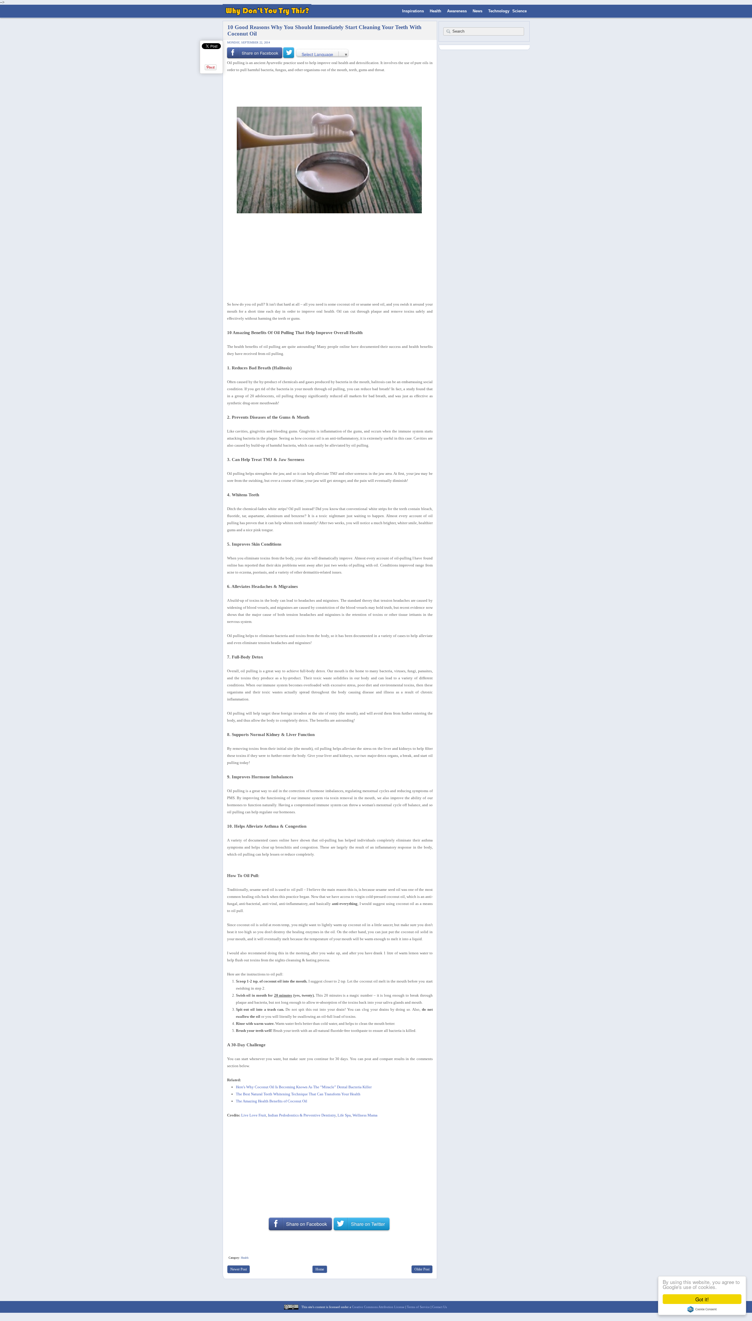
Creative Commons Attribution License (378, 1307)
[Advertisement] (327, 89)
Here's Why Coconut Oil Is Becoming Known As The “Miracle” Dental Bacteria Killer (304, 1087)
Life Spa (344, 1115)
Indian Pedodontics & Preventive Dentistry (302, 1115)
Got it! (702, 1299)
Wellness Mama (364, 1115)
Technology (498, 11)
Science (519, 11)
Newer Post (238, 1269)
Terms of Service (418, 1307)
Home (319, 1269)
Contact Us (439, 1307)
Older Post (421, 1269)
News (477, 11)
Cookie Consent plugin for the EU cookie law (702, 1309)
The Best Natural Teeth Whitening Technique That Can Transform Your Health (298, 1094)
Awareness (457, 11)
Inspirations (413, 11)
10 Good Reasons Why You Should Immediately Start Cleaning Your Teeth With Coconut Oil (324, 30)
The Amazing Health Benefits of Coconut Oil (271, 1101)
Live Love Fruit (253, 1115)
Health (435, 11)
